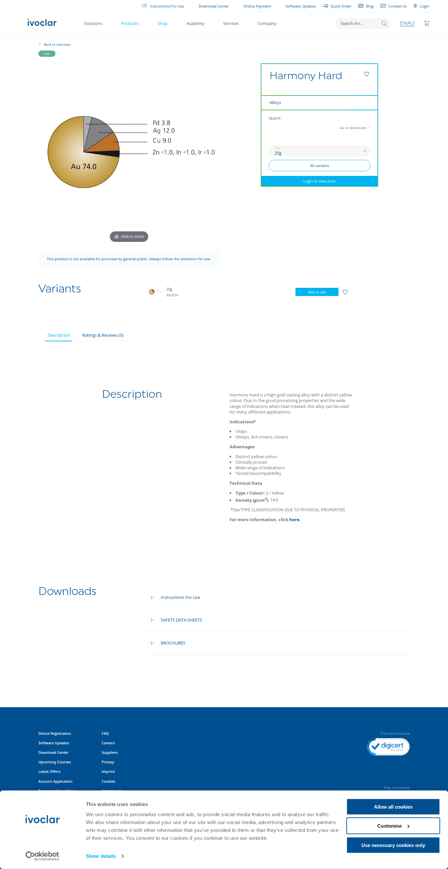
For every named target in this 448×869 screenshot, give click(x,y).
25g (169, 288)
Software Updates (301, 6)
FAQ (105, 733)
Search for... (351, 23)
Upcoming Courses (54, 761)
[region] (260, 292)
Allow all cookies (393, 807)
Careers (108, 742)
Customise (389, 826)
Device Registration (54, 733)
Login (424, 6)
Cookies (108, 781)
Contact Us (397, 6)
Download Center (214, 6)
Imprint (108, 771)
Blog (370, 6)
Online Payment (257, 6)
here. (295, 519)
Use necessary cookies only (393, 845)
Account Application (55, 781)
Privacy (108, 761)
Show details (101, 856)
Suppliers (110, 752)
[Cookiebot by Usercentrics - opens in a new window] (42, 856)
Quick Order (341, 6)
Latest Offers (49, 771)
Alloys (275, 102)
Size (278, 147)
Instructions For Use (167, 6)
